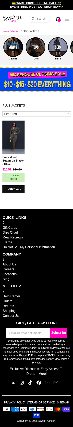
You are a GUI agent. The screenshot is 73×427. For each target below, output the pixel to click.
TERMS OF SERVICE (42, 402)
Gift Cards (10, 227)
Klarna (7, 242)
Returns (8, 306)
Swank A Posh (46, 420)
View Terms (61, 359)
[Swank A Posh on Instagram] (21, 383)
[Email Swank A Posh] (56, 383)
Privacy (36, 362)
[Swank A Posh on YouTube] (47, 383)
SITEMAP (63, 402)
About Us (9, 264)
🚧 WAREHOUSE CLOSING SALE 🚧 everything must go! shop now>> (36, 4)
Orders (7, 301)
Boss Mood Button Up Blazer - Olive (13, 161)
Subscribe (58, 333)
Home (5, 31)
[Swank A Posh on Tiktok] (30, 383)
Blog (6, 279)
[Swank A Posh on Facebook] (38, 383)
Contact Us (11, 315)
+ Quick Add (13, 189)
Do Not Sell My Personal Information (29, 247)
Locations (10, 274)
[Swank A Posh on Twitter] (13, 383)
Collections (15, 31)
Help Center (11, 296)
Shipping (9, 311)
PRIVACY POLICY (15, 402)
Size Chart (10, 232)
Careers (8, 269)
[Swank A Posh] (13, 18)
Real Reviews (13, 237)
